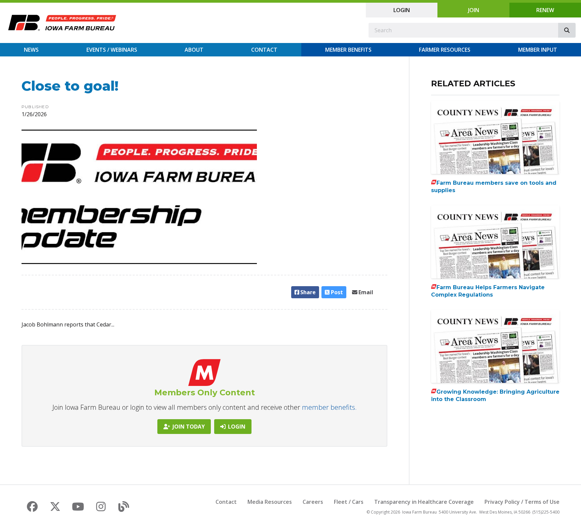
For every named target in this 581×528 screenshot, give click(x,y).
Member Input (537, 49)
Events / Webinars (111, 49)
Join (473, 10)
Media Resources (269, 501)
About (194, 49)
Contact (264, 49)
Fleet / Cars (348, 501)
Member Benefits (348, 49)
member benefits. (329, 407)
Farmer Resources (444, 49)
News (31, 49)
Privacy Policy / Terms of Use (522, 501)
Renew (545, 10)
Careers (313, 501)
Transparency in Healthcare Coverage (424, 501)
